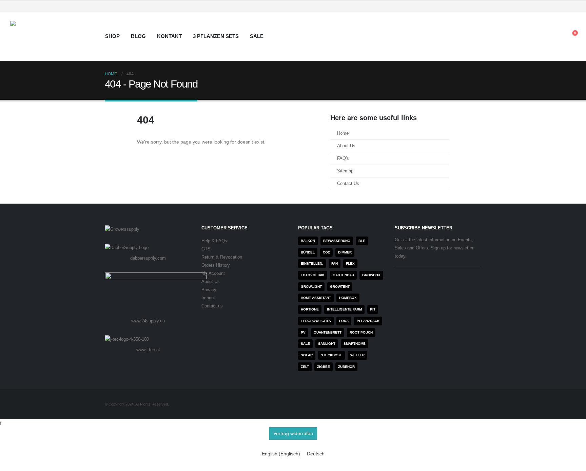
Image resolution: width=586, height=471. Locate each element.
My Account (213, 273)
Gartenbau (343, 275)
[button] (555, 36)
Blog (138, 36)
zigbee (323, 367)
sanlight (326, 343)
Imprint (208, 298)
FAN (334, 263)
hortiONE (310, 309)
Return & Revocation (221, 257)
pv (303, 332)
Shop (112, 36)
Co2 (326, 252)
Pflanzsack (368, 321)
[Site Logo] (52, 36)
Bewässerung (336, 241)
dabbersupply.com (148, 258)
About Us (346, 146)
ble (361, 241)
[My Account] (539, 36)
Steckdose (331, 355)
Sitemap (345, 171)
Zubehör (346, 367)
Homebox (348, 298)
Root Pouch (361, 332)
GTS (206, 249)
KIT (372, 309)
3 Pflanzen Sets (216, 36)
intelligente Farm (344, 309)
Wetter (357, 355)
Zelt (305, 367)
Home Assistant (316, 298)
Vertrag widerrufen (293, 433)
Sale (256, 36)
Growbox (371, 275)
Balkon (308, 241)
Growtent (340, 286)
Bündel (308, 252)
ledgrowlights (316, 321)
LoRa (344, 321)
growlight (311, 286)
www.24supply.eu (148, 320)
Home (343, 133)
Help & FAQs (214, 241)
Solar (307, 355)
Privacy (208, 289)
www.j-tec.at (148, 349)
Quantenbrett (327, 332)
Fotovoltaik (313, 275)
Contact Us (348, 183)
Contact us (212, 306)
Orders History (215, 265)
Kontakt (169, 36)
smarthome (355, 343)
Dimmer (345, 252)
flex (350, 263)
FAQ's (343, 158)
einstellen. (312, 263)
